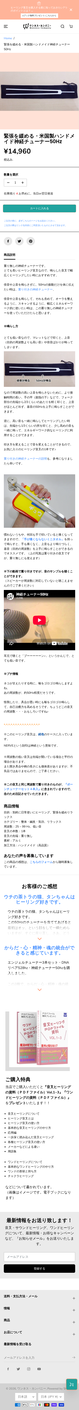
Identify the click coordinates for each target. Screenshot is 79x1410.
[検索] (62, 26)
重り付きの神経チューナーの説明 (25, 459)
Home (8, 38)
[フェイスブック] (8, 241)
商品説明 (9, 255)
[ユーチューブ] (39, 1369)
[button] (5, 26)
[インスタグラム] (29, 1369)
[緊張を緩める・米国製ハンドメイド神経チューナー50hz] (39, 91)
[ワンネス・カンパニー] (37, 26)
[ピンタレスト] (30, 241)
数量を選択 (11, 174)
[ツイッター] (19, 241)
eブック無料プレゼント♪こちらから (39, 15)
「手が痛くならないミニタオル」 (42, 539)
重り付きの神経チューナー (35, 289)
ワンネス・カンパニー (31, 1388)
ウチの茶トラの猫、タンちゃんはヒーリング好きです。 (39, 899)
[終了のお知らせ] (71, 10)
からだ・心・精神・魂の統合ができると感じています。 (39, 950)
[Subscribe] (73, 1358)
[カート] (71, 26)
